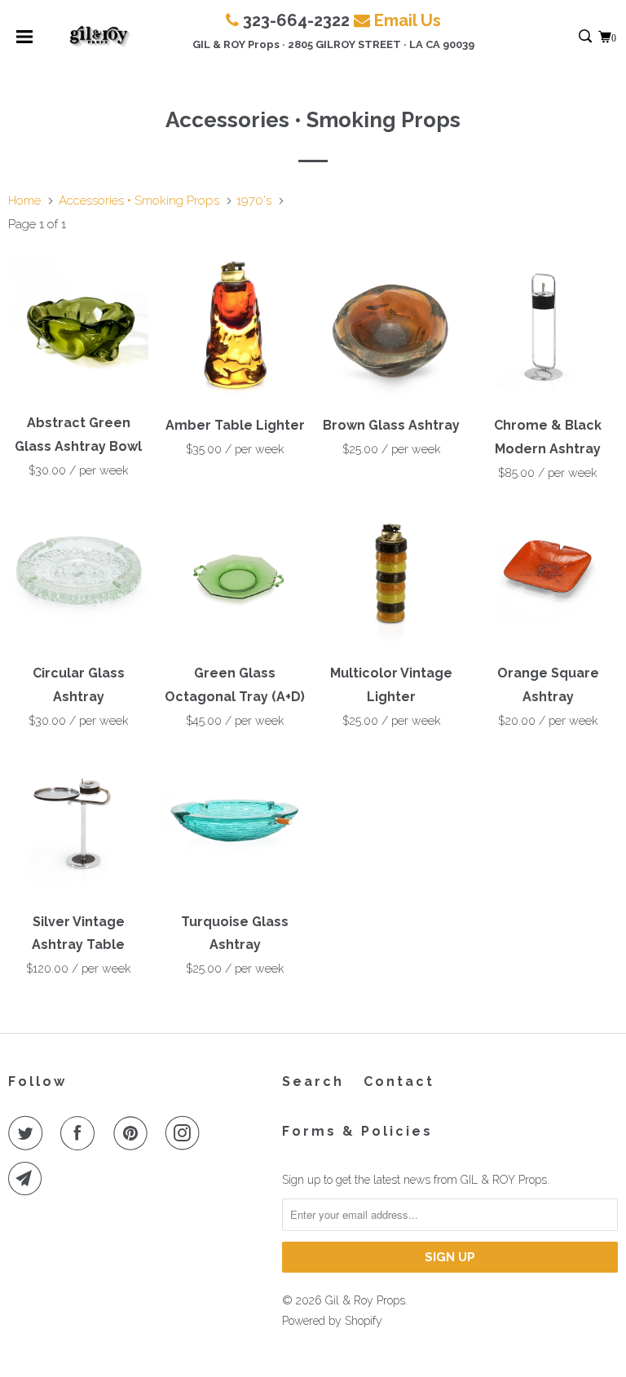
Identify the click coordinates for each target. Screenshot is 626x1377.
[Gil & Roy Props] (99, 36)
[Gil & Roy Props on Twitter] (28, 1133)
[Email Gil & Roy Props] (28, 1179)
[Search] (586, 37)
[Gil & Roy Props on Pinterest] (133, 1133)
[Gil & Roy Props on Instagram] (185, 1133)
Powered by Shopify (332, 1320)
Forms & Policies (357, 1131)
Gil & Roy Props (365, 1300)
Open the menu (24, 42)
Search (313, 1081)
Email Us (407, 20)
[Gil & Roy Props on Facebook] (80, 1133)
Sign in (567, 37)
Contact (399, 1081)
